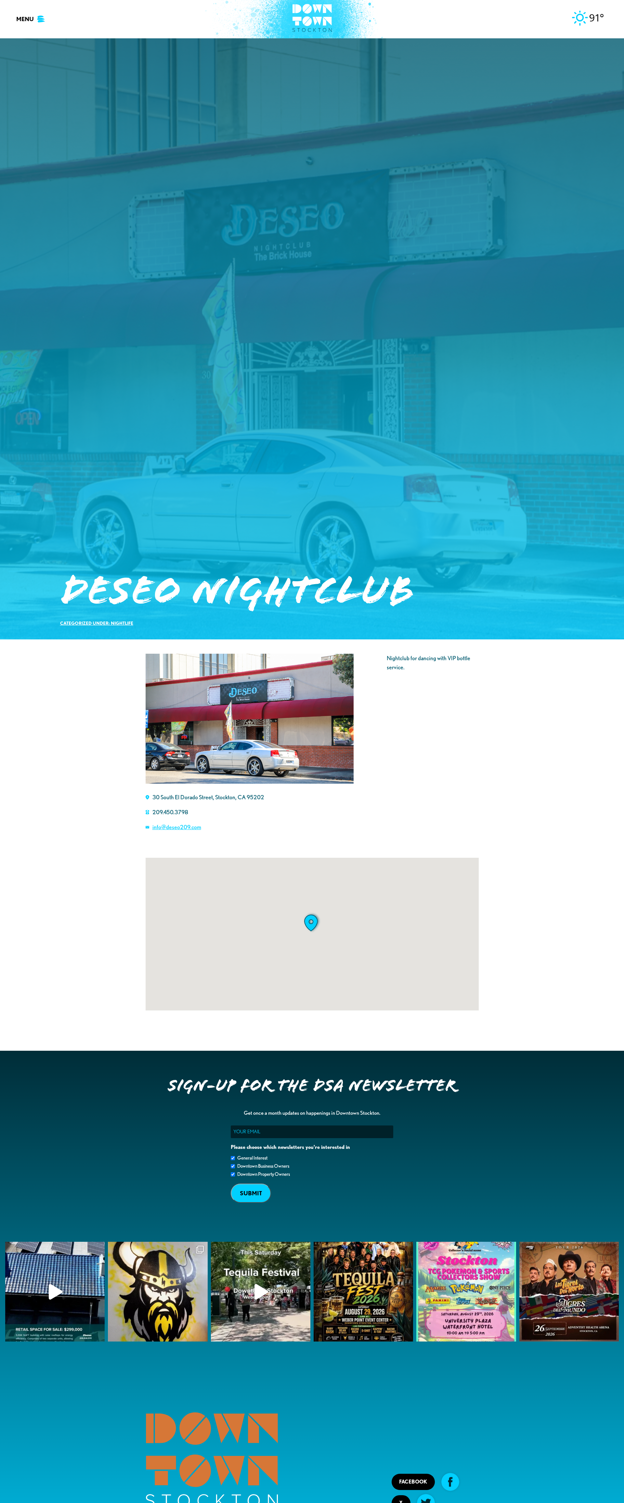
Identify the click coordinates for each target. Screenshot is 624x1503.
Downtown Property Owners (263, 1174)
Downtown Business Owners (263, 1166)
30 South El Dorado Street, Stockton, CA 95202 (208, 797)
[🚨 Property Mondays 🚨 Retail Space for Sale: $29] (55, 1291)
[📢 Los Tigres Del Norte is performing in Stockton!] (569, 1291)
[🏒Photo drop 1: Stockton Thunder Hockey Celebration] (157, 1291)
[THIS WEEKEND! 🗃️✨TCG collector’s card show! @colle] (466, 1291)
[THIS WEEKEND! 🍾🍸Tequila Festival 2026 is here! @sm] (363, 1291)
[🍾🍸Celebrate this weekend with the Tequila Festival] (260, 1291)
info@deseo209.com (176, 826)
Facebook (413, 1482)
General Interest (252, 1158)
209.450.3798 (170, 812)
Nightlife (122, 623)
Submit (251, 1193)
